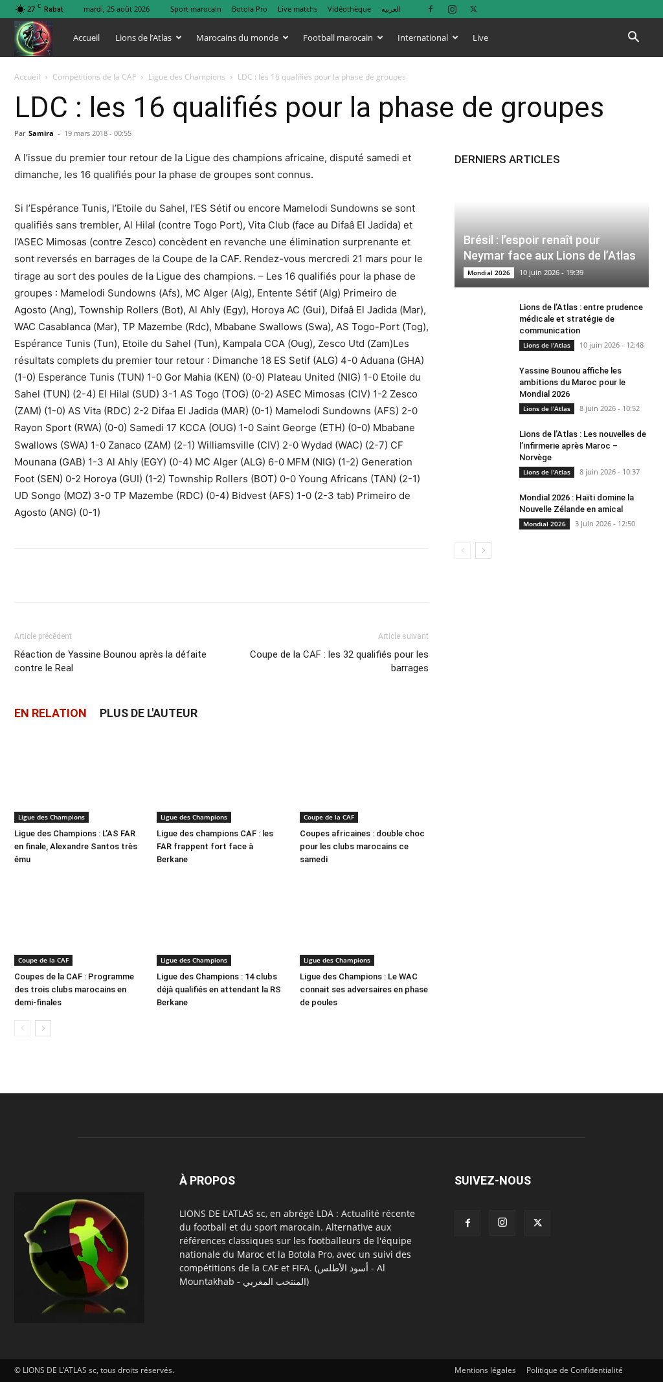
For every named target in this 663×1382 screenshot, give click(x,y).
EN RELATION (50, 713)
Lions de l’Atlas (143, 37)
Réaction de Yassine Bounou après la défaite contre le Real (110, 661)
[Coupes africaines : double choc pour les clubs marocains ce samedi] (364, 778)
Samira (41, 133)
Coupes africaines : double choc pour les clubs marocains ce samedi (362, 846)
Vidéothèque (349, 9)
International (423, 37)
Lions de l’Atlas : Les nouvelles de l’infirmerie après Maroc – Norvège (582, 445)
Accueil (86, 37)
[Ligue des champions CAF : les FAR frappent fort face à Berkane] (221, 778)
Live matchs (297, 9)
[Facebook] (430, 8)
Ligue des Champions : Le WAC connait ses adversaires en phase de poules (364, 989)
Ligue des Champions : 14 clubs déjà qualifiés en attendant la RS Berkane (219, 989)
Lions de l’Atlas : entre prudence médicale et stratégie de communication (581, 318)
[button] (633, 38)
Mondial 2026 (488, 272)
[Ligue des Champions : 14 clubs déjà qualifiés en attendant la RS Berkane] (221, 921)
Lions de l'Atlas (546, 345)
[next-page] (43, 1028)
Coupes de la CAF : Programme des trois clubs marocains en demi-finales (74, 989)
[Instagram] (452, 8)
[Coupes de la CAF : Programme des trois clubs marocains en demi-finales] (78, 921)
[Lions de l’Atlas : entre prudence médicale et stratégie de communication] (480, 319)
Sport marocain (195, 9)
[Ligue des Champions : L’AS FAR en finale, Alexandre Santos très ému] (78, 778)
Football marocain (338, 37)
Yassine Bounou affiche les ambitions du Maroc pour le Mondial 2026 (572, 382)
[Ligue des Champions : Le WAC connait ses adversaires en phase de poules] (364, 921)
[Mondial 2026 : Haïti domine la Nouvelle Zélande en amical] (480, 510)
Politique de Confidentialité (574, 1370)
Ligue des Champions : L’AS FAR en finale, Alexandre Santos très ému (75, 846)
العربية (390, 9)
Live (480, 37)
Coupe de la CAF (329, 816)
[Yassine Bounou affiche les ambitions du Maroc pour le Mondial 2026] (480, 383)
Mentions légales (485, 1370)
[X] (473, 8)
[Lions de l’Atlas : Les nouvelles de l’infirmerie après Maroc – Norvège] (480, 446)
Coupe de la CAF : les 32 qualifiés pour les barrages (339, 661)
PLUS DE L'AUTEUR (148, 713)
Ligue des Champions (186, 76)
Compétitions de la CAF (94, 76)
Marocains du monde (237, 37)
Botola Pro (249, 9)
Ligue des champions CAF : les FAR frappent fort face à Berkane (215, 846)
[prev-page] (22, 1028)
